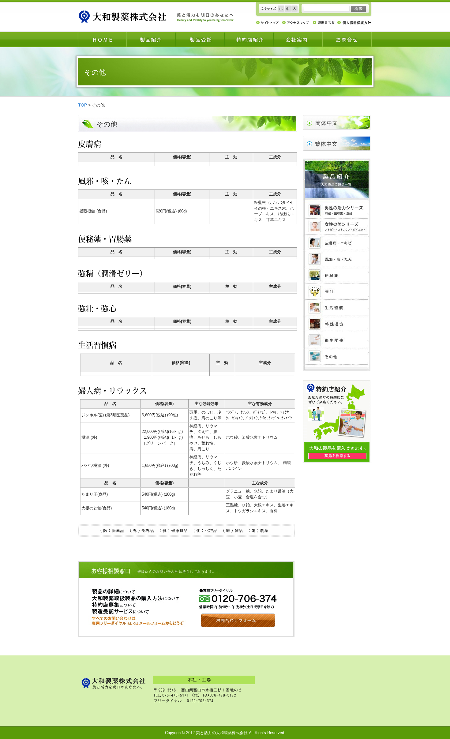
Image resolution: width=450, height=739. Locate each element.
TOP (82, 105)
